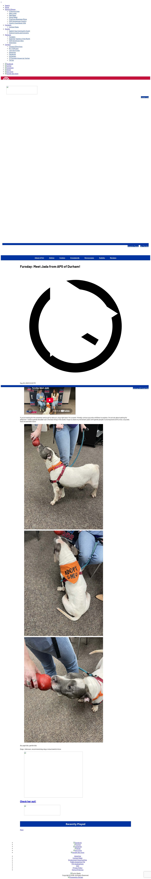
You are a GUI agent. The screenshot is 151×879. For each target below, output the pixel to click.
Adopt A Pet (39, 258)
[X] (8, 66)
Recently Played (133, 246)
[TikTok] (8, 70)
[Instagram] (9, 68)
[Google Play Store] (11, 74)
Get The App (144, 246)
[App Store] (9, 72)
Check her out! (28, 801)
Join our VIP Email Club (141, 388)
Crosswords (74, 258)
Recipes (113, 258)
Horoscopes (89, 258)
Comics (62, 258)
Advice (51, 258)
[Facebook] (9, 64)
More (21, 830)
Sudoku (102, 258)
